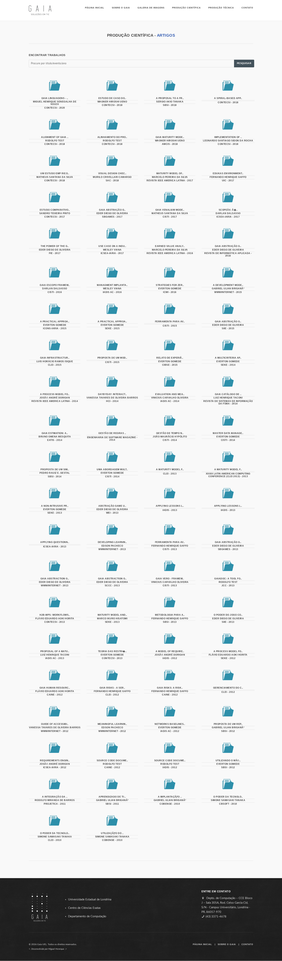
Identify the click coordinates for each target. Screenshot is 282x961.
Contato (247, 8)
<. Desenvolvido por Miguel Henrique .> (48, 949)
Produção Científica (186, 8)
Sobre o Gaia (121, 8)
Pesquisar (244, 63)
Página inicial (202, 944)
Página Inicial (94, 8)
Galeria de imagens (151, 8)
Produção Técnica (221, 8)
